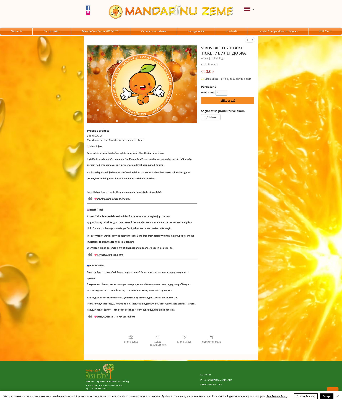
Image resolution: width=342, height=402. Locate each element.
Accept (326, 396)
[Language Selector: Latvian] (249, 9)
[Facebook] (88, 8)
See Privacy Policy (276, 396)
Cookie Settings (306, 396)
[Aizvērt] (338, 396)
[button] (153, 31)
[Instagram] (88, 13)
